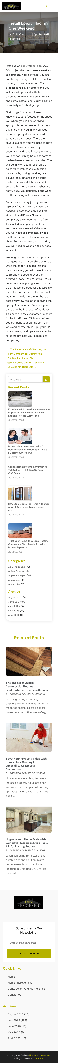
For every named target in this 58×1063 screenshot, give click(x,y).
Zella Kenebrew (21, 34)
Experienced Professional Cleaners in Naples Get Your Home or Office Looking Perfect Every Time (29, 412)
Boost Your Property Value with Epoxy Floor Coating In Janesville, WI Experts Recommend (26, 764)
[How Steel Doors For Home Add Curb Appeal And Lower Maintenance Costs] (20, 493)
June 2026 (14, 606)
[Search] (46, 379)
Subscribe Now (29, 953)
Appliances (14, 580)
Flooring (15, 38)
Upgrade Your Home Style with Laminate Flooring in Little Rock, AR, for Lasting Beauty (27, 843)
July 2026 (13, 601)
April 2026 (13, 615)
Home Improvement (20, 982)
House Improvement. (40, 1055)
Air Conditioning (16, 566)
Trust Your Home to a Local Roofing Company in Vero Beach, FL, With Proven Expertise (28, 544)
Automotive (14, 584)
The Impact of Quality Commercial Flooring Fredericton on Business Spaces (27, 686)
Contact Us (14, 994)
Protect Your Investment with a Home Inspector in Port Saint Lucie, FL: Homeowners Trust (28, 449)
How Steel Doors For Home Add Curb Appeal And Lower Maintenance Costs (28, 507)
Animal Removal (16, 571)
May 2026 (13, 610)
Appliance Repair (17, 575)
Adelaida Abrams (20, 694)
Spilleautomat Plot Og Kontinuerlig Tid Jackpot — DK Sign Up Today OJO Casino (27, 469)
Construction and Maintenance (26, 988)
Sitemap (39, 1058)
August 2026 (15, 597)
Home (11, 976)
